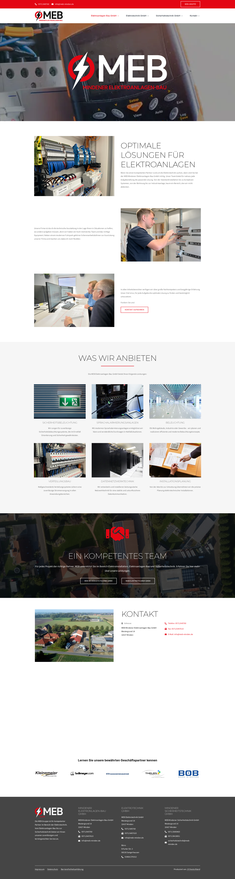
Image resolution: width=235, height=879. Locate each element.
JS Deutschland (193, 869)
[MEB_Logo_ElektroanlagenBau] (49, 11)
